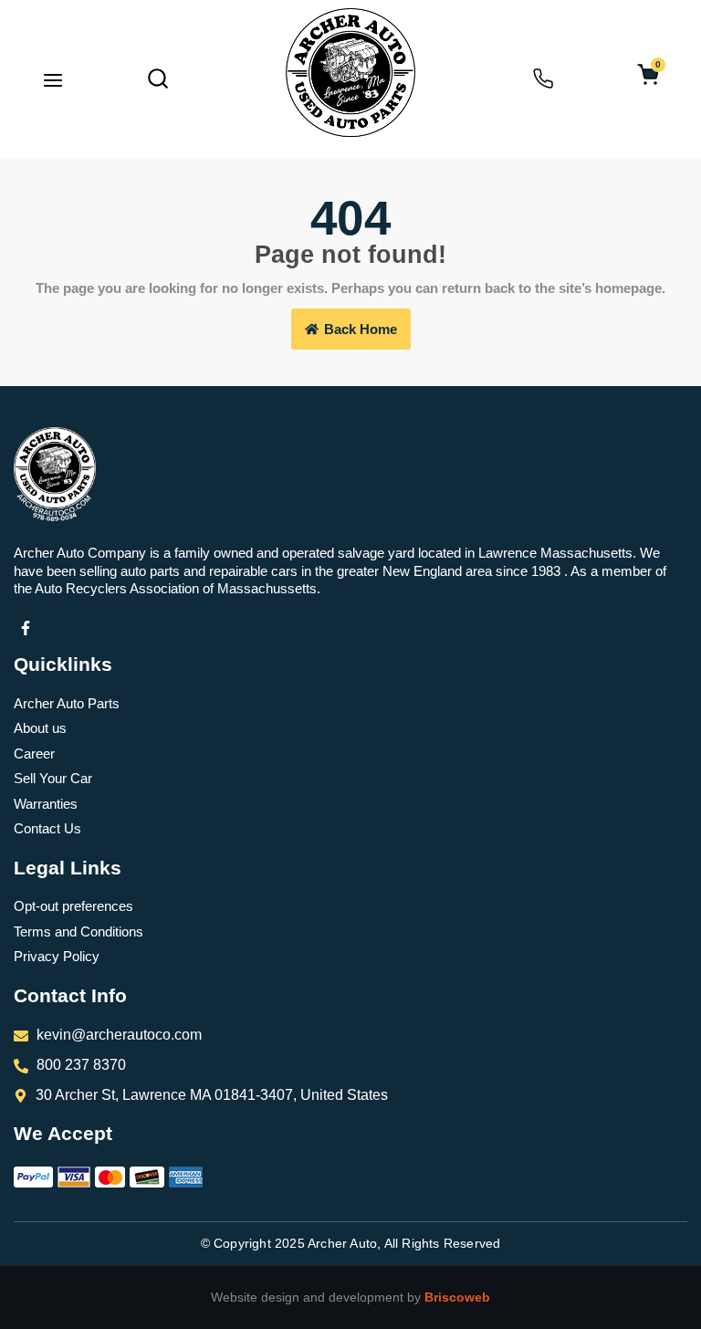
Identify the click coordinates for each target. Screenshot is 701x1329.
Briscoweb (457, 1297)
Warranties (46, 803)
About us (40, 728)
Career (34, 753)
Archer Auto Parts (67, 703)
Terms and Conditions (78, 931)
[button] (53, 82)
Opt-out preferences (73, 906)
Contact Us (47, 828)
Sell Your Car (53, 778)
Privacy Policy (56, 956)
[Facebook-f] (25, 628)
